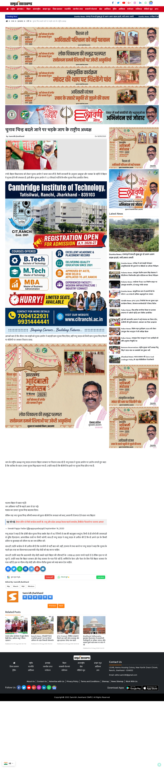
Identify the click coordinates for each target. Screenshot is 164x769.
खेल (100, 9)
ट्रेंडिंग (114, 9)
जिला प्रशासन (57, 9)
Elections (31, 586)
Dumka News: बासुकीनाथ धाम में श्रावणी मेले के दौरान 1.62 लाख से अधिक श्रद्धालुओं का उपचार (138, 293)
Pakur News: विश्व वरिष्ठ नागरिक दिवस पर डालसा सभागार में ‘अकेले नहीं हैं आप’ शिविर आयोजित (138, 311)
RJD (23, 586)
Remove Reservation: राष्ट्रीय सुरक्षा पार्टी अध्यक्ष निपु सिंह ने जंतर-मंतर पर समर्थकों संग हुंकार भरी (139, 349)
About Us (31, 681)
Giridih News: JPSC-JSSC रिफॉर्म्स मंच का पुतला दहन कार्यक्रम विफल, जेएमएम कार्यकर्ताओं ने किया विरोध (139, 302)
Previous (52, 605)
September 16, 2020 (54, 528)
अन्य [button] (156, 9)
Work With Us (131, 681)
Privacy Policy (72, 681)
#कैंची (29, 515)
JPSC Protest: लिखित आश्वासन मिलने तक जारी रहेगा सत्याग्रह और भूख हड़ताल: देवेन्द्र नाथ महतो (68, 638)
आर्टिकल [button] (122, 9)
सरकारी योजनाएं (91, 9)
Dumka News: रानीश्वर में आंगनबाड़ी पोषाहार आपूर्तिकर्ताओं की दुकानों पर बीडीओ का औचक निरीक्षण (139, 265)
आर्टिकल (107, 9)
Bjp (9, 586)
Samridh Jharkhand (16, 136)
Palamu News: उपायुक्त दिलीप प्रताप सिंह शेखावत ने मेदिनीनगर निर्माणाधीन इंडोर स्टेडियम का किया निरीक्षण (139, 274)
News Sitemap (117, 681)
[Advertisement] (56, 444)
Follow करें (49, 577)
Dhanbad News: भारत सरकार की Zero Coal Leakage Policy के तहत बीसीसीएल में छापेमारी (137, 358)
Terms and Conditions (90, 681)
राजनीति (67, 9)
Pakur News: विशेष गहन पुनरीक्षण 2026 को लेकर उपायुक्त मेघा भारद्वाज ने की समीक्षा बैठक (138, 330)
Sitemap (105, 681)
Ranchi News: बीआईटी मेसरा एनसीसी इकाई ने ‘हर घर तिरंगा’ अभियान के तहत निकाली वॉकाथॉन (42, 638)
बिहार (29, 9)
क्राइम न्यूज (46, 9)
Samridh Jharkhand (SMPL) (81, 697)
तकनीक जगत (78, 9)
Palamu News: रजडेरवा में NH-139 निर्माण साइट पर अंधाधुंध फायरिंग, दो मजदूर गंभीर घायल (139, 283)
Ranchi (16, 586)
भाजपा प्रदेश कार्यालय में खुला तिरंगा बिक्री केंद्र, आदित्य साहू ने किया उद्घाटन (17, 638)
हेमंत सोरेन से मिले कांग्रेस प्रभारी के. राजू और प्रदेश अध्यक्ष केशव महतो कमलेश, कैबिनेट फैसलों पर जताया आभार (60, 522)
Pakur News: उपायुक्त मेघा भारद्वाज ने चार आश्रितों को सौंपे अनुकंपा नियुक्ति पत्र (139, 339)
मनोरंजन (130, 9)
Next (61, 605)
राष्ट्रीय (13, 9)
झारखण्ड (20, 21)
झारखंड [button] (20, 9)
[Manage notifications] (159, 764)
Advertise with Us (56, 681)
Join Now (101, 577)
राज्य (12, 21)
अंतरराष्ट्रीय (36, 9)
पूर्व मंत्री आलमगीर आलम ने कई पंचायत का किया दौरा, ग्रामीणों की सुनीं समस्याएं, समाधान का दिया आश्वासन (139, 321)
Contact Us (42, 681)
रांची (27, 21)
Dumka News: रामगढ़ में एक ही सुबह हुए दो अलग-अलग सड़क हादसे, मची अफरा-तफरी (64, 16)
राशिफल (139, 9)
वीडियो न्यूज (148, 9)
